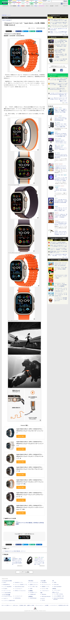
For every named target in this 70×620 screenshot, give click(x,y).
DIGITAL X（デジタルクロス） (20, 590)
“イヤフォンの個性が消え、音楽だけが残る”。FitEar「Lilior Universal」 (60, 51)
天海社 (55, 582)
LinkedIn (40, 31)
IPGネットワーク (55, 592)
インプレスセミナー (18, 588)
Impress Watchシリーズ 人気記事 (58, 238)
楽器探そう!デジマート (34, 584)
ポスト (9, 31)
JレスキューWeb (45, 588)
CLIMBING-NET (33, 594)
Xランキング (53, 74)
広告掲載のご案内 (22, 605)
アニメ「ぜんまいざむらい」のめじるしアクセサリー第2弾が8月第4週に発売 (61, 119)
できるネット (5, 598)
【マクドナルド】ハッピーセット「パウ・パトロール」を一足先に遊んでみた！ (61, 290)
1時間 (50, 17)
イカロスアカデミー (45, 590)
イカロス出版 (42, 580)
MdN (41, 592)
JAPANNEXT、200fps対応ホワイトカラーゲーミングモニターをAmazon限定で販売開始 (17, 561)
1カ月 (66, 17)
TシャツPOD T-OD (33, 586)
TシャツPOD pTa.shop (58, 594)
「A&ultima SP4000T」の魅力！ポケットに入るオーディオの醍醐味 (61, 56)
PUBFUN (54, 588)
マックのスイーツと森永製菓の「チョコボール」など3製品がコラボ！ (61, 299)
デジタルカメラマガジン (7, 596)
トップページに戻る (24, 572)
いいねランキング (63, 76)
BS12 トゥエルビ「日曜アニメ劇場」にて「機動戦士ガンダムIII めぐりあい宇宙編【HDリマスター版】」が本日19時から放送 (61, 112)
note (33, 31)
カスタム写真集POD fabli (59, 596)
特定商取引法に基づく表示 (63, 605)
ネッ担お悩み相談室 (7, 592)
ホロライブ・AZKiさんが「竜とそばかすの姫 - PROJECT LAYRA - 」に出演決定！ (61, 216)
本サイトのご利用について (7, 605)
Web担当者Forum (6, 584)
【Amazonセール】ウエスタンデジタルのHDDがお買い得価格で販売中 (61, 156)
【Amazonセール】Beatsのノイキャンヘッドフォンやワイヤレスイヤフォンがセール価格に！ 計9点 (39, 561)
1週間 (60, 17)
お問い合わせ (15, 605)
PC (32, 5)
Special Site (53, 37)
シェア (19, 31)
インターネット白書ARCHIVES (9, 600)
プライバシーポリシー (39, 605)
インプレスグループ (53, 605)
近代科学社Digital (33, 598)
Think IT (4, 582)
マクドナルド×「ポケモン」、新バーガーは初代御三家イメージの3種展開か (61, 285)
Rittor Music (31, 580)
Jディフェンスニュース (46, 584)
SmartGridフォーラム (19, 582)
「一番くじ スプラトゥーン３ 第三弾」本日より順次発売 (60, 190)
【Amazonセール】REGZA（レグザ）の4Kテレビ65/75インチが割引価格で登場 (61, 135)
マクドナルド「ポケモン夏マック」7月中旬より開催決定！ (61, 269)
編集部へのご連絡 (30, 605)
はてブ (26, 31)
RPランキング (52, 76)
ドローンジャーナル (7, 590)
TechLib (43, 600)
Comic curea (56, 584)
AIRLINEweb (44, 582)
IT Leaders (5, 588)
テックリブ (42, 598)
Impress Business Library (19, 586)
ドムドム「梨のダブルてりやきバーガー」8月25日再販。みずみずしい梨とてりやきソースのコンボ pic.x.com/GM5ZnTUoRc (58, 99)
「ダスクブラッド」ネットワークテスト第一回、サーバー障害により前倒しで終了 (61, 209)
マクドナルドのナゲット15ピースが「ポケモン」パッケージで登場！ (61, 277)
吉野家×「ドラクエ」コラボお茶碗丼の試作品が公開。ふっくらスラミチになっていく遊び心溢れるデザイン (58, 32)
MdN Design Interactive (46, 596)
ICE (53, 580)
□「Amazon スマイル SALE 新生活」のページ (14, 551)
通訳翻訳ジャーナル (45, 586)
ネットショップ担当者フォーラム (21, 584)
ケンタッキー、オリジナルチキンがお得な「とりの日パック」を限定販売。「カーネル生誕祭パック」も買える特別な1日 (58, 249)
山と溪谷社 (31, 590)
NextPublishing (18, 598)
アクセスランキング (55, 15)
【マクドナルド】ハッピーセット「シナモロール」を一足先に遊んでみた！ (61, 294)
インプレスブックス (18, 596)
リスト (13, 31)
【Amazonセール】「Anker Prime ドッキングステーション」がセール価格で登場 (61, 125)
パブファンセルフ (57, 590)
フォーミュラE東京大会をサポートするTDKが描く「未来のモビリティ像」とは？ (61, 41)
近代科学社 (31, 596)
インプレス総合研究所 (7, 586)
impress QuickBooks (57, 586)
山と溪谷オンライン (33, 592)
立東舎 (31, 588)
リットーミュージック (34, 582)
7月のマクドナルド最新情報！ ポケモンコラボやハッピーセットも (59, 260)
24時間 (55, 17)
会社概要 (46, 605)
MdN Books (44, 594)
